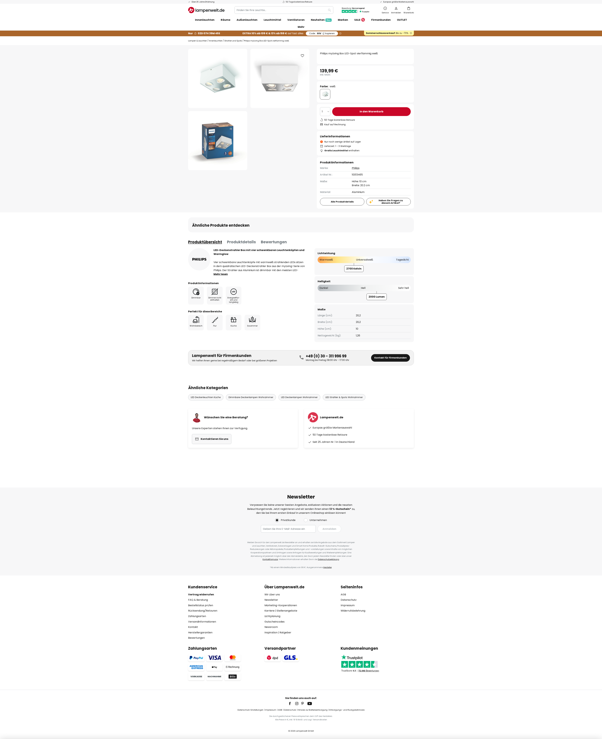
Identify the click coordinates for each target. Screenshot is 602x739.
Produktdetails (241, 242)
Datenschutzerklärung (328, 559)
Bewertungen (274, 242)
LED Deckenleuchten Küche (206, 397)
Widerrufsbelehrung (353, 610)
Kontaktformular (270, 559)
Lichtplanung (272, 616)
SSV (322, 33)
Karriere (269, 610)
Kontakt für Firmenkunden (390, 357)
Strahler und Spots (233, 40)
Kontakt (193, 627)
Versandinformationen (202, 621)
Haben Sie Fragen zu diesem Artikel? (391, 202)
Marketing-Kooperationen (280, 605)
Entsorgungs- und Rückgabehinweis (347, 710)
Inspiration (270, 632)
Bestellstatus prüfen (200, 605)
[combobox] (284, 10)
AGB (343, 594)
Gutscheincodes (274, 621)
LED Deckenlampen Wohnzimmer (299, 397)
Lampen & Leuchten (197, 40)
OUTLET (402, 20)
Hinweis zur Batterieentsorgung (312, 710)
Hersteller (327, 567)
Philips (355, 168)
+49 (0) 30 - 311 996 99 (326, 356)
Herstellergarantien (200, 632)
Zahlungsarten (197, 616)
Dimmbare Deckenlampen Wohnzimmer (251, 397)
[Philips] (199, 259)
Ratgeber (285, 632)
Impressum (348, 605)
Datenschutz (348, 600)
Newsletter (271, 600)
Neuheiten (321, 20)
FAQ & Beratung (198, 600)
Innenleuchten (215, 40)
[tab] (205, 242)
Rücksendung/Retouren (202, 610)
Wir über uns (272, 594)
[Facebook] (292, 703)
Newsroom (271, 627)
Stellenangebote (287, 610)
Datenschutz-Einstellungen (250, 710)
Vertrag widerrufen (201, 594)
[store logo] (206, 10)
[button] (217, 140)
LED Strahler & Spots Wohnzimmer (344, 397)
